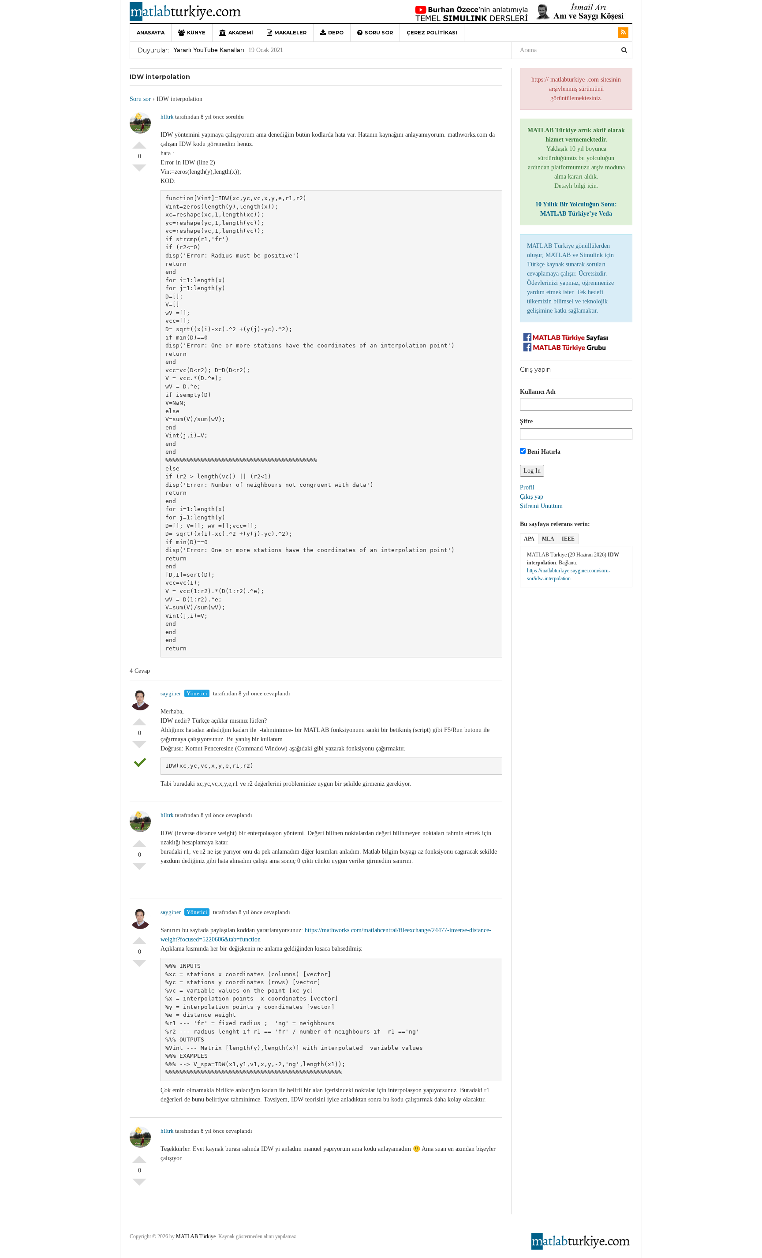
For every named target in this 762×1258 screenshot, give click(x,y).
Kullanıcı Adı (538, 391)
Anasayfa (150, 33)
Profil (527, 487)
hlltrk (167, 116)
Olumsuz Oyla (139, 171)
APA (529, 539)
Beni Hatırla (543, 451)
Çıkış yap (531, 496)
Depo (336, 33)
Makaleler (290, 33)
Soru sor (379, 33)
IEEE (568, 539)
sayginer (171, 693)
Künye (196, 33)
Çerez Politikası (432, 33)
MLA (548, 539)
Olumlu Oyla (139, 141)
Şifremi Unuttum (541, 506)
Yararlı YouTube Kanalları (208, 49)
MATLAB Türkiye (196, 1236)
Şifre (526, 421)
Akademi (240, 33)
